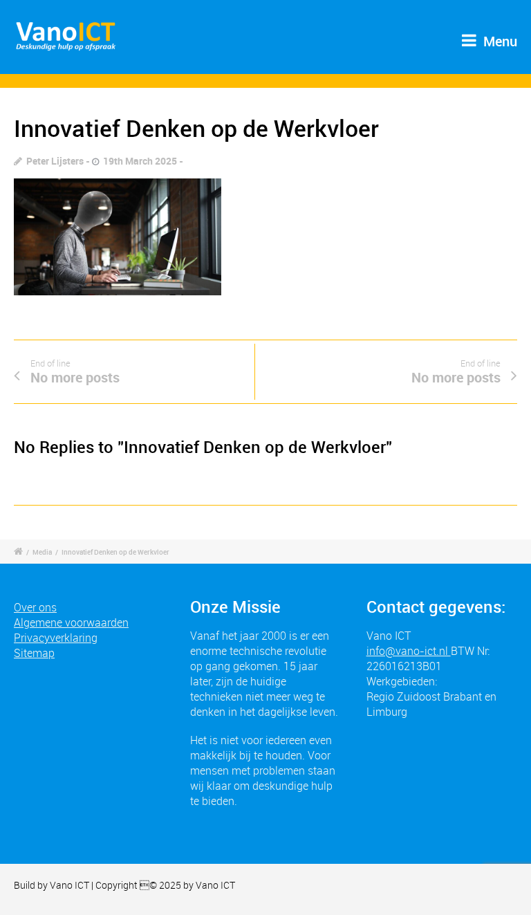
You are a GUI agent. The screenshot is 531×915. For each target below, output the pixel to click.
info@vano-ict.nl (408, 650)
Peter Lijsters (55, 160)
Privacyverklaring (55, 637)
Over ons (35, 607)
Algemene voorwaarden (71, 622)
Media (42, 552)
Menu (498, 41)
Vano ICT (70, 884)
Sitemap (34, 652)
